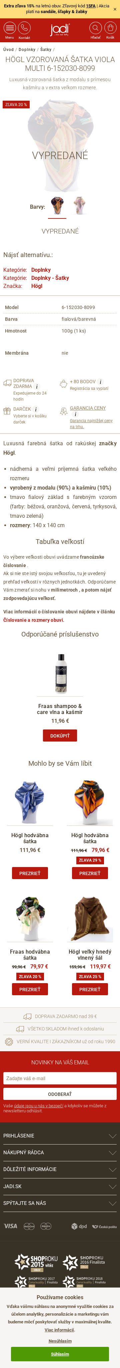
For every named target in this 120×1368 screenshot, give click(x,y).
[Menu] (9, 27)
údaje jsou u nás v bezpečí (38, 1105)
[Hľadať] (95, 27)
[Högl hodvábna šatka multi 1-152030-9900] (79, 207)
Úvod (8, 49)
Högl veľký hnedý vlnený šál (90, 955)
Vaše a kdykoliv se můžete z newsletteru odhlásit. (54, 1108)
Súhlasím (60, 1354)
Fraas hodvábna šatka (30, 955)
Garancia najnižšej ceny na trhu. (91, 417)
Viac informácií (59, 1329)
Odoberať (60, 1094)
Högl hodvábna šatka (30, 838)
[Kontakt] (24, 27)
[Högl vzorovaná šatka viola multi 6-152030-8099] (57, 207)
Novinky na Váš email (60, 1062)
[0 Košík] (110, 27)
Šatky (46, 49)
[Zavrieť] (115, 9)
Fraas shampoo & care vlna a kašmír (60, 709)
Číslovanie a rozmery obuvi (33, 620)
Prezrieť (30, 873)
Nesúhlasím (60, 1341)
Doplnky (27, 49)
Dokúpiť (60, 736)
